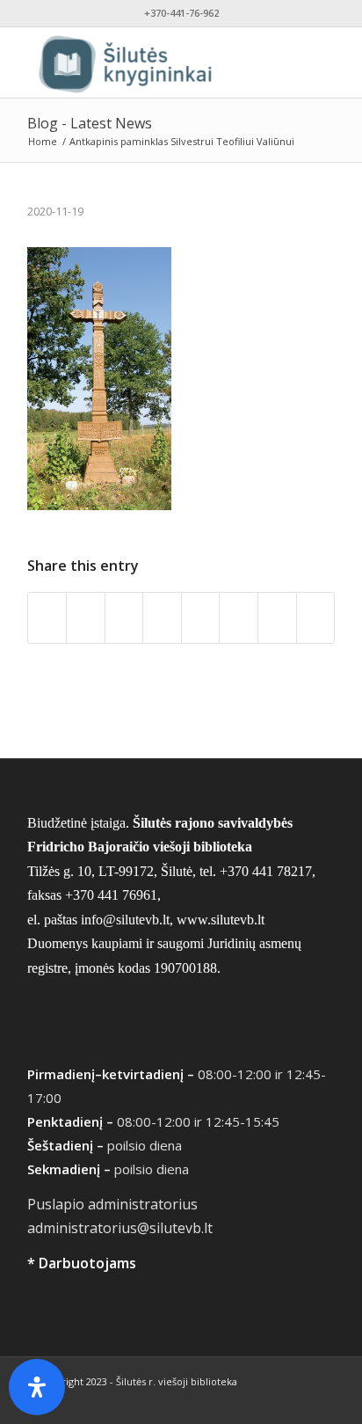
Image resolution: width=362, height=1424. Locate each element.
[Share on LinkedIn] (201, 618)
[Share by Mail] (316, 618)
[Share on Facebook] (47, 618)
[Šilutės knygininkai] (150, 62)
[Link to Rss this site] (321, 1402)
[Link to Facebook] (269, 1402)
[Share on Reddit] (277, 618)
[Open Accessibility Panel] (37, 1387)
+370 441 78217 (266, 871)
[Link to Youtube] (295, 1402)
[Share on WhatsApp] (124, 618)
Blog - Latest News (89, 123)
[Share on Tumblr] (238, 618)
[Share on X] (86, 618)
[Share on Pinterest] (162, 618)
